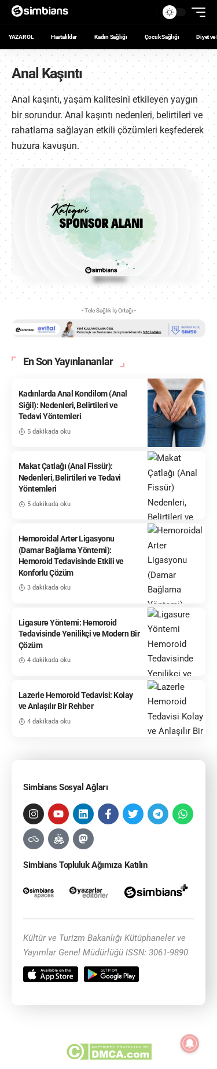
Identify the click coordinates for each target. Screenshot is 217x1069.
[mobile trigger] (195, 12)
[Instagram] (33, 813)
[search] (144, 12)
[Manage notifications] (190, 1043)
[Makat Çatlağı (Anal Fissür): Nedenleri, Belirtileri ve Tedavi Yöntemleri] (176, 485)
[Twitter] (133, 813)
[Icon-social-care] (58, 838)
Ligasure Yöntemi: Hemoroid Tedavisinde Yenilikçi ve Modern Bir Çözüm (79, 634)
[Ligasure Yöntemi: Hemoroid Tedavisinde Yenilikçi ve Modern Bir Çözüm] (176, 642)
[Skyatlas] (33, 838)
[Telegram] (158, 813)
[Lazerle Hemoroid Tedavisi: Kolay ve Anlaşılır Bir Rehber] (176, 708)
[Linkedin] (83, 813)
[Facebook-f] (108, 813)
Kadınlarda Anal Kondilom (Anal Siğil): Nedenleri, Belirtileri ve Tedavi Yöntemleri (73, 405)
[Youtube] (58, 813)
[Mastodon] (83, 838)
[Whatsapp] (182, 813)
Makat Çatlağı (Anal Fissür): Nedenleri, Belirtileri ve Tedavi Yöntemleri (70, 477)
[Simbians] (44, 12)
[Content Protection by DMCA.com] (108, 1051)
